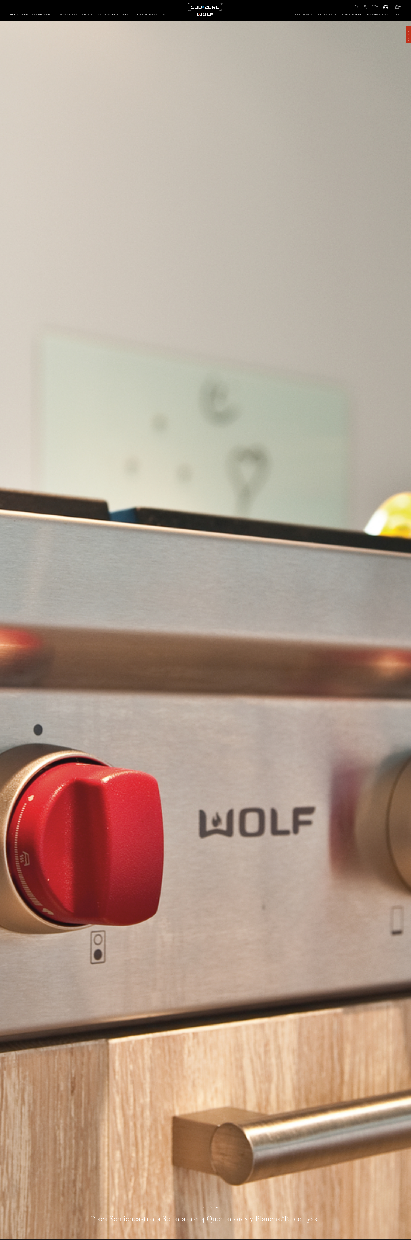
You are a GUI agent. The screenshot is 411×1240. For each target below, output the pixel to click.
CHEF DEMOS (303, 14)
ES (398, 14)
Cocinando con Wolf (75, 14)
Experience (327, 14)
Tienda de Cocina (151, 14)
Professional (378, 14)
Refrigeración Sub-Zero (31, 14)
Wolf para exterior (115, 14)
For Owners (352, 14)
